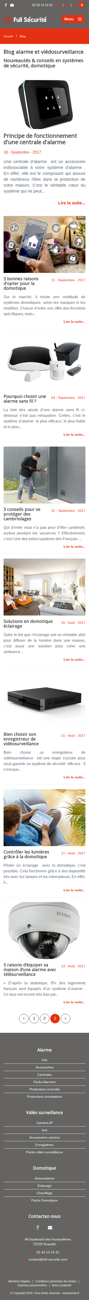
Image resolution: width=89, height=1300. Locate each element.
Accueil (8, 36)
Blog (23, 36)
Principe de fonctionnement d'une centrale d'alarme (40, 139)
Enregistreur (44, 1145)
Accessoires (45, 1067)
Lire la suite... (71, 203)
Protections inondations (44, 1096)
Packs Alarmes (44, 1082)
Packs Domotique (44, 1200)
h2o (44, 1060)
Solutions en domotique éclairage (28, 623)
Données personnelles (32, 1285)
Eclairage (44, 1186)
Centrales (44, 1074)
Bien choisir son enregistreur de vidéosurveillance (21, 738)
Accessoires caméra (44, 1137)
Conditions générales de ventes (55, 1281)
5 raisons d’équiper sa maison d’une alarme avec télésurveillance (30, 969)
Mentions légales (19, 1281)
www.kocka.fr (70, 1293)
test (44, 1130)
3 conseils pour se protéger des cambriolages (22, 513)
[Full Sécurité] (25, 19)
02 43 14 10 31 (42, 5)
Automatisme (44, 1178)
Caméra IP (45, 1123)
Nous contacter (61, 1285)
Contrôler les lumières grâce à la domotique (26, 854)
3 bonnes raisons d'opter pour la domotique (21, 283)
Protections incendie (44, 1089)
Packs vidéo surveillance (44, 1152)
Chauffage (44, 1193)
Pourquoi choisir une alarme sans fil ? (25, 398)
